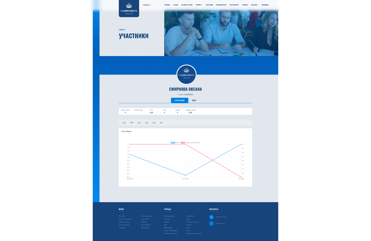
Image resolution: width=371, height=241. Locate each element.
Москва (167, 219)
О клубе (175, 5)
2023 (146, 122)
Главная (167, 5)
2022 (154, 122)
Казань (166, 222)
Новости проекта (125, 219)
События (254, 5)
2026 (124, 122)
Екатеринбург (169, 216)
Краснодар (168, 228)
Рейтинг (198, 5)
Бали (188, 219)
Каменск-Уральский (193, 233)
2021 (161, 122)
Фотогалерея (234, 5)
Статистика (180, 100)
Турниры (245, 5)
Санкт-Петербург (170, 230)
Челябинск (146, 5)
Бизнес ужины (124, 222)
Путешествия (124, 225)
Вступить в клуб (187, 5)
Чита (188, 230)
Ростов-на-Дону (192, 222)
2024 (139, 122)
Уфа (165, 225)
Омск (188, 228)
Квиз (194, 100)
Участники (209, 5)
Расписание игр (221, 5)
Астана (188, 225)
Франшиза (265, 5)
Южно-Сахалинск (170, 233)
